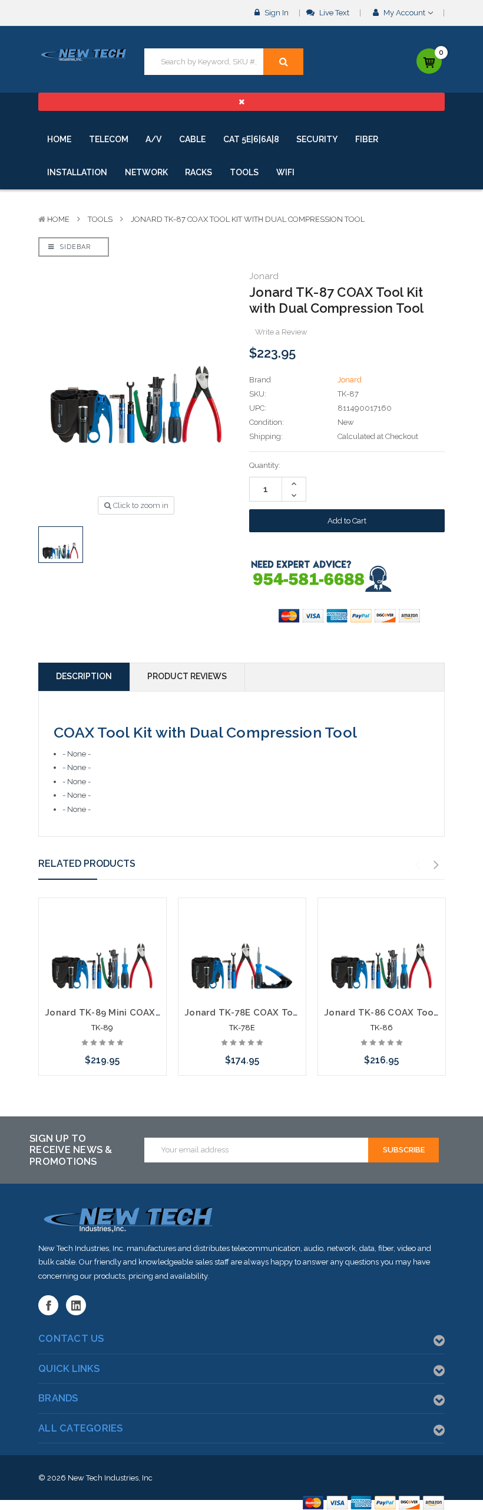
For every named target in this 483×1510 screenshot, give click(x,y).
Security (317, 139)
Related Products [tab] (86, 863)
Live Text (333, 12)
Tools (244, 172)
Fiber (366, 139)
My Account (404, 12)
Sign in (276, 12)
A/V (153, 139)
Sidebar (74, 247)
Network (146, 172)
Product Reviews (187, 676)
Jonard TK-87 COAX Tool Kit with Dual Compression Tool (248, 219)
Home (59, 139)
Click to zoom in (139, 505)
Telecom (108, 139)
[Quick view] (102, 929)
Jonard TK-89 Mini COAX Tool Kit (119, 1012)
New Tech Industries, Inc (110, 1477)
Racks (198, 172)
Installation (77, 172)
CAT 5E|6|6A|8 (251, 139)
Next (436, 865)
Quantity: (264, 465)
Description (84, 676)
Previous (417, 865)
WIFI (285, 172)
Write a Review (281, 331)
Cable (192, 139)
